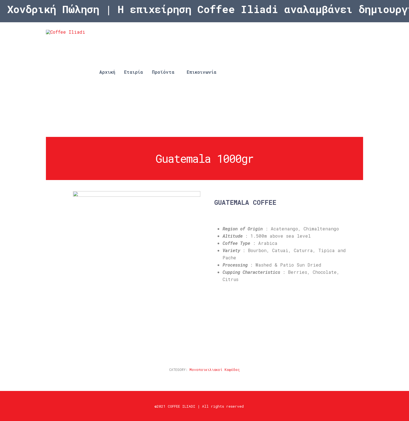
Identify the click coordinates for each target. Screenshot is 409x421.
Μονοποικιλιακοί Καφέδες (214, 369)
